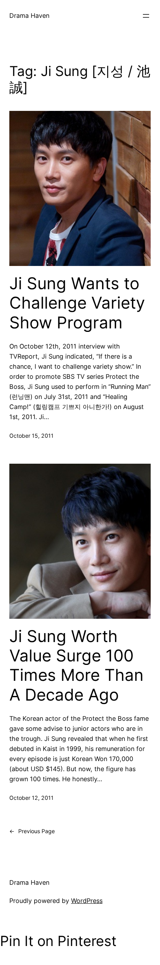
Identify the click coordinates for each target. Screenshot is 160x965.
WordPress (87, 901)
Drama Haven (29, 15)
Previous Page (32, 831)
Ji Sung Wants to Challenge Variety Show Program (77, 303)
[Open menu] (146, 16)
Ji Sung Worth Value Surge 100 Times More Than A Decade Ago (76, 665)
